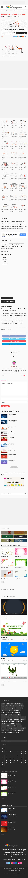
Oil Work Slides (11, 437)
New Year (4, 721)
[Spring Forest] (21, 573)
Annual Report (11, 431)
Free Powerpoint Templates (13, 854)
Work (11, 329)
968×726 (4, 259)
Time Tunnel (11, 827)
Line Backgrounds (4, 556)
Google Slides (15, 613)
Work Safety (10, 448)
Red (19, 725)
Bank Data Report (11, 426)
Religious (12, 677)
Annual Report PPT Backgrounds (16, 243)
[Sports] (7, 540)
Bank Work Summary (12, 420)
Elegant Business (11, 808)
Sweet (22, 728)
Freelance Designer (12, 454)
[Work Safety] (4, 450)
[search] (25, 7)
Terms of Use (16, 873)
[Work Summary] (4, 445)
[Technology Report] (4, 416)
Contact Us (22, 873)
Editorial (8, 613)
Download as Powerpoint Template (8, 301)
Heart (3, 716)
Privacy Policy (10, 873)
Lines (23, 716)
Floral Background (4, 567)
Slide (3, 728)
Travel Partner (14, 352)
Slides (9, 728)
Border (3, 708)
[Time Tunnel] (4, 829)
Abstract (10, 703)
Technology (4, 730)
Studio (16, 728)
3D (3, 703)
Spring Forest (17, 578)
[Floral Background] (7, 562)
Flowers (4, 714)
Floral (10, 712)
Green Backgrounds (18, 567)
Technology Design (12, 814)
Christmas (19, 708)
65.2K (25, 618)
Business (11, 708)
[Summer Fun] (14, 628)
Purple (13, 725)
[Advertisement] (14, 2)
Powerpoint (11, 723)
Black (4, 613)
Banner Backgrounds (5, 578)
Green (11, 634)
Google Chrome (21, 859)
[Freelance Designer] (4, 456)
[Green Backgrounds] (21, 562)
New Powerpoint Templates (9, 771)
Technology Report (12, 414)
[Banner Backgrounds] (7, 573)
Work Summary (11, 443)
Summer (19, 634)
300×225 (4, 257)
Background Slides (6, 705)
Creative (17, 710)
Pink (3, 723)
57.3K (25, 681)
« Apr (2, 766)
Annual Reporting (11, 234)
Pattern (19, 721)
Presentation (5, 725)
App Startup (14, 356)
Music (9, 719)
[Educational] (7, 536)
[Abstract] (20, 533)
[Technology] (20, 536)
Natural (16, 719)
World (10, 732)
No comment (17, 16)
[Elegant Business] (4, 810)
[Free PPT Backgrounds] (11, 845)
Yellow (16, 732)
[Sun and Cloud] (14, 649)
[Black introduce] (14, 607)
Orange (11, 721)
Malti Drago (4, 16)
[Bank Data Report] (4, 428)
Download (23, 234)
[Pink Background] (21, 551)
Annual (4, 329)
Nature (14, 634)
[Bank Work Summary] (4, 422)
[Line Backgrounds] (7, 551)
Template (13, 730)
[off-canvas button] (2, 7)
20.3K (25, 660)
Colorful (9, 710)
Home (5, 873)
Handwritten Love (11, 821)
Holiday (10, 716)
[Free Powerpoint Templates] (14, 7)
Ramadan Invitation (6, 680)
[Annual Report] (4, 433)
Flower (17, 712)
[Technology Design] (4, 816)
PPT (18, 723)
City (3, 710)
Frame (11, 714)
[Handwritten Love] (4, 823)
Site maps (15, 875)
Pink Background (18, 556)
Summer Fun (4, 637)
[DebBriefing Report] (4, 462)
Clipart (5, 488)
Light (17, 716)
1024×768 (4, 261)
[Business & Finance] (7, 533)
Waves (20, 730)
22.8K (25, 639)
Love (3, 719)
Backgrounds (18, 703)
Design (3, 712)
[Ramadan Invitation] (14, 671)
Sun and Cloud (4, 658)
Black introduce (5, 616)
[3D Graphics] (20, 540)
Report (8, 329)
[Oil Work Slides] (4, 439)
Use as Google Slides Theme (7, 297)
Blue (21, 705)
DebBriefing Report (12, 460)
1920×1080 (4, 264)
